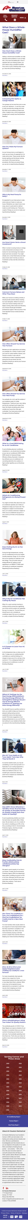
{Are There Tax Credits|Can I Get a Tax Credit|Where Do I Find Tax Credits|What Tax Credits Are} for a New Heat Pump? (12, 917)
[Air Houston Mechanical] (14, 6)
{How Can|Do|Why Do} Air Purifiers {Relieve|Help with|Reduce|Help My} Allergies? (12, 863)
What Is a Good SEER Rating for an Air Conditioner (12, 444)
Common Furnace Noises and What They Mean (13, 293)
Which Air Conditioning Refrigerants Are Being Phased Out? (13, 497)
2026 (7, 1063)
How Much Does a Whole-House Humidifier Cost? (12, 52)
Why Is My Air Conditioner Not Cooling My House (13, 599)
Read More (4, 75)
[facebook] (3, 1188)
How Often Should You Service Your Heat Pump (13, 394)
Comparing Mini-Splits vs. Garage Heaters (11, 100)
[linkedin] (7, 1188)
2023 (7, 1086)
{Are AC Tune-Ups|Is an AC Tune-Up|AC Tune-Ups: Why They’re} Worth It (12, 757)
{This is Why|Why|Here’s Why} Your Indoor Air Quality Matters (13, 1021)
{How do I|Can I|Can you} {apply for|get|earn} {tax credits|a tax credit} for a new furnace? (13, 969)
